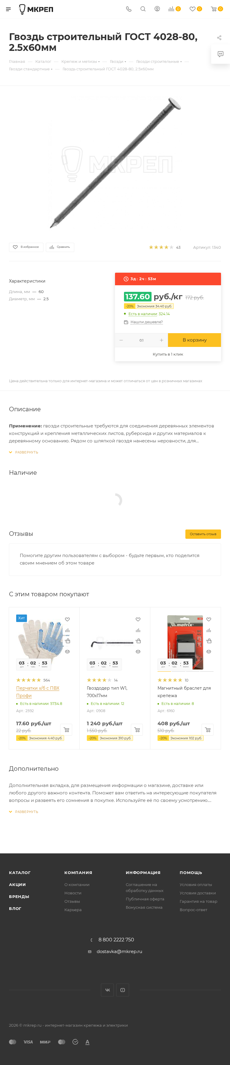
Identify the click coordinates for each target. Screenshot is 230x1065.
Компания (78, 872)
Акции (17, 884)
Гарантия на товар (198, 901)
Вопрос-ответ (193, 909)
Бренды (19, 896)
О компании (77, 884)
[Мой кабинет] (157, 9)
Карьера (73, 909)
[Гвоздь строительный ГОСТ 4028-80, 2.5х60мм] (115, 163)
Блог (15, 908)
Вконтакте (107, 990)
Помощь (191, 872)
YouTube (122, 990)
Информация (143, 872)
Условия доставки (198, 892)
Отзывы (72, 901)
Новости (72, 892)
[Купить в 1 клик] (67, 641)
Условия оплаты (196, 884)
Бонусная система (144, 907)
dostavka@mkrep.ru (119, 951)
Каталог (20, 872)
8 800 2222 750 (116, 939)
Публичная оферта (145, 898)
